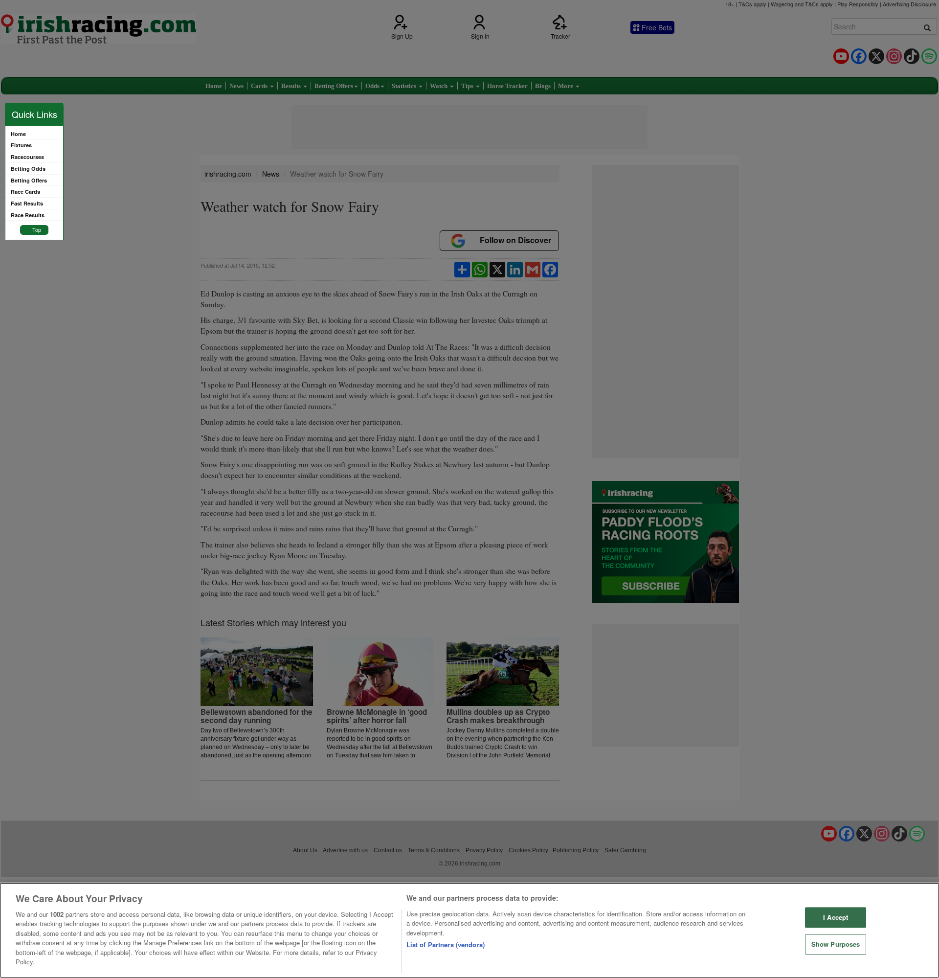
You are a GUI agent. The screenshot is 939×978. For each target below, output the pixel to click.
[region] (469, 930)
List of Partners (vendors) (445, 944)
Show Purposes (835, 944)
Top (36, 229)
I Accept (835, 917)
